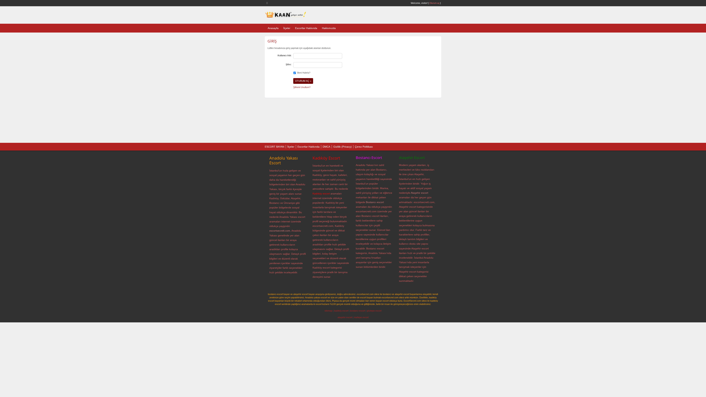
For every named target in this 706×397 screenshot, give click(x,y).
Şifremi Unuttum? (302, 87)
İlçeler (286, 28)
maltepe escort (361, 317)
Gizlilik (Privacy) (342, 146)
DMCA (326, 146)
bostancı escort (357, 311)
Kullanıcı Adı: (284, 55)
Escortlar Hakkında (306, 28)
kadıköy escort (341, 311)
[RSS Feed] (267, 2)
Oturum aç (434, 3)
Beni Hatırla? (303, 72)
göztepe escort (374, 311)
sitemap (328, 311)
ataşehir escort (345, 317)
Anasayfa (273, 28)
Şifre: (288, 64)
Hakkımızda (329, 28)
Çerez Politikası (364, 146)
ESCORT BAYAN (274, 146)
